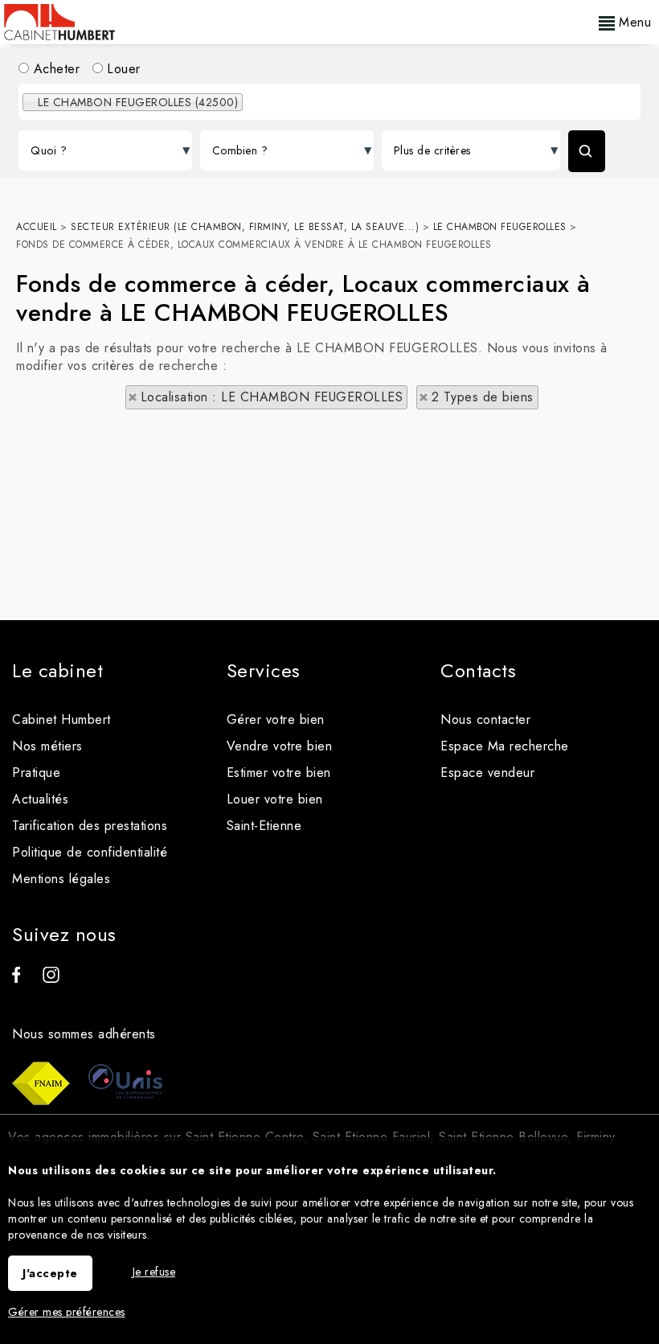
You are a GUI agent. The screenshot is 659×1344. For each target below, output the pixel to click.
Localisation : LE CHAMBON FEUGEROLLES (272, 397)
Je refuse (154, 1272)
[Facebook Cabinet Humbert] (16, 978)
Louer (122, 69)
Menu (633, 22)
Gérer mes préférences (66, 1312)
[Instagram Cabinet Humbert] (51, 978)
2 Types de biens (483, 397)
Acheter (54, 69)
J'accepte (50, 1273)
